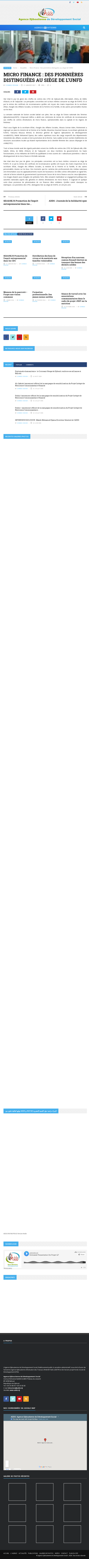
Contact (64, 1553)
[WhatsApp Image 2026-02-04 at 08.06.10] (45, 735)
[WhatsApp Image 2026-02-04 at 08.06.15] (73, 756)
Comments (29, 365)
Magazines (10, 1314)
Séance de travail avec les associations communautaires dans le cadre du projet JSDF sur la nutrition (74, 299)
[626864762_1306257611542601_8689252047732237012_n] (66, 806)
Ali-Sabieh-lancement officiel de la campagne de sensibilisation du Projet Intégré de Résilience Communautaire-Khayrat (50, 384)
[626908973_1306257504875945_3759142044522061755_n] (66, 838)
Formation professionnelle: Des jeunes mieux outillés (42, 294)
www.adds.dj (15, 1390)
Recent (8, 365)
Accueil (6, 1553)
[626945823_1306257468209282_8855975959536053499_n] (66, 870)
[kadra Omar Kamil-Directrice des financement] (17, 583)
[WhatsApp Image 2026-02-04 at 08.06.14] (45, 756)
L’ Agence (14, 1553)
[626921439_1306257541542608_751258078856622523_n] (24, 870)
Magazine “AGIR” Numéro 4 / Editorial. (28, 1318)
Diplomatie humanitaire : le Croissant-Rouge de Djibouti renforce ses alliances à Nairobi (48, 372)
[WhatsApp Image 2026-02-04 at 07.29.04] (45, 692)
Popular (19, 365)
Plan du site (73, 1553)
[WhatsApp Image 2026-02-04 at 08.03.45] (17, 671)
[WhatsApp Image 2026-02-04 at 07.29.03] (73, 692)
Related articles (10, 234)
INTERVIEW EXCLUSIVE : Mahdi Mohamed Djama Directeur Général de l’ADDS (47, 420)
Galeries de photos (46, 1553)
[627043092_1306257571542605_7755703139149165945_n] (24, 902)
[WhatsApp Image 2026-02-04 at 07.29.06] (17, 714)
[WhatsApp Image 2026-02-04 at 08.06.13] (17, 756)
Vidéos (57, 1553)
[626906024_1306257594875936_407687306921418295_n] (24, 838)
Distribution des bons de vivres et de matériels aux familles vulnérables (44, 258)
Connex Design (12, 85)
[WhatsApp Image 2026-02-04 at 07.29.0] (73, 714)
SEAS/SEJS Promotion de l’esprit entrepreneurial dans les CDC (15, 258)
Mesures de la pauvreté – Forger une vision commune (15, 294)
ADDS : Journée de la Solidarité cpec (68, 200)
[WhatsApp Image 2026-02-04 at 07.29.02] (17, 692)
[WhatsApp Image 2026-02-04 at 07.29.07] (17, 735)
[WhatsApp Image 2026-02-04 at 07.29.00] (73, 671)
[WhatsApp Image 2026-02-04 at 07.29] (45, 714)
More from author (25, 234)
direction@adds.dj (15, 1388)
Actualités (7, 68)
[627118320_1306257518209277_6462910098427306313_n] (66, 902)
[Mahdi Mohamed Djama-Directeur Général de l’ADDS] (45, 562)
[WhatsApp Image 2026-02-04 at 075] (17, 778)
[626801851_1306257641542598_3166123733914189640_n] (24, 806)
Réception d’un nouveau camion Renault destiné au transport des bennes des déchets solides (74, 261)
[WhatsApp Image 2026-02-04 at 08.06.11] (73, 735)
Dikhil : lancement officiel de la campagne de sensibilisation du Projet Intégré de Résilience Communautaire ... (48, 409)
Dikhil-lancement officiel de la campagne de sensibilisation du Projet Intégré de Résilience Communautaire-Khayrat (48, 397)
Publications (33, 1553)
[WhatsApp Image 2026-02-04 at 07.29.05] (45, 671)
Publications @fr (20, 1314)
